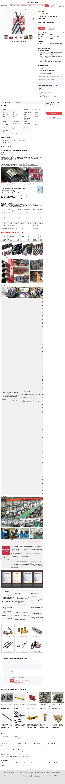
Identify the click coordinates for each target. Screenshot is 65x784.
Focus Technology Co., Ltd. (24, 779)
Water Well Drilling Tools (52, 741)
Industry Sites (44, 772)
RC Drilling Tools (35, 743)
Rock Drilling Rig (20, 738)
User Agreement (39, 779)
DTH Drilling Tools (4, 743)
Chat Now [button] (51, 28)
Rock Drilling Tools (51, 743)
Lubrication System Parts (15, 756)
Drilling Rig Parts (26, 756)
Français (23, 775)
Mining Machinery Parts (31, 9)
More (2, 768)
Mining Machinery (23, 9)
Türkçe (26, 776)
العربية (47, 775)
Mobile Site (30, 773)
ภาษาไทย (60, 775)
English (10, 775)
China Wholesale (31, 772)
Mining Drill (33, 762)
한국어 (50, 775)
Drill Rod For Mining (6, 765)
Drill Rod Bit (48, 762)
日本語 (54, 775)
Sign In (39, 96)
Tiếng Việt (30, 776)
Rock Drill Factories (24, 762)
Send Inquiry (42, 28)
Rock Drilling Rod (16, 765)
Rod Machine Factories (6, 762)
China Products (11, 772)
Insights (35, 773)
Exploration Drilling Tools (22, 743)
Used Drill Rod (40, 762)
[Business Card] (62, 108)
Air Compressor (35, 741)
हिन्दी (57, 775)
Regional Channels (51, 772)
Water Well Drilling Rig (5, 738)
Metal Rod (16, 762)
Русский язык (28, 775)
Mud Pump (19, 741)
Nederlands (42, 775)
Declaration (46, 779)
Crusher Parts (5, 756)
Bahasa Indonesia (37, 776)
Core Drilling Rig (35, 738)
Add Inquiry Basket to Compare (19, 41)
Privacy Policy (51, 779)
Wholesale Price (38, 772)
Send (12, 680)
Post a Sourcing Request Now (16, 682)
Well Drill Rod (55, 762)
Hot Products (5, 772)
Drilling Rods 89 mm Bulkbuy (27, 765)
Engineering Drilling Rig (5, 741)
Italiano (33, 775)
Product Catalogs (19, 736)
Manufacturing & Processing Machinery (11, 9)
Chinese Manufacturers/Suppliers (21, 772)
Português (18, 775)
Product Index (58, 772)
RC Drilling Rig (51, 738)
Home (2, 9)
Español (14, 775)
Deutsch (37, 775)
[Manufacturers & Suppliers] (32, 2)
